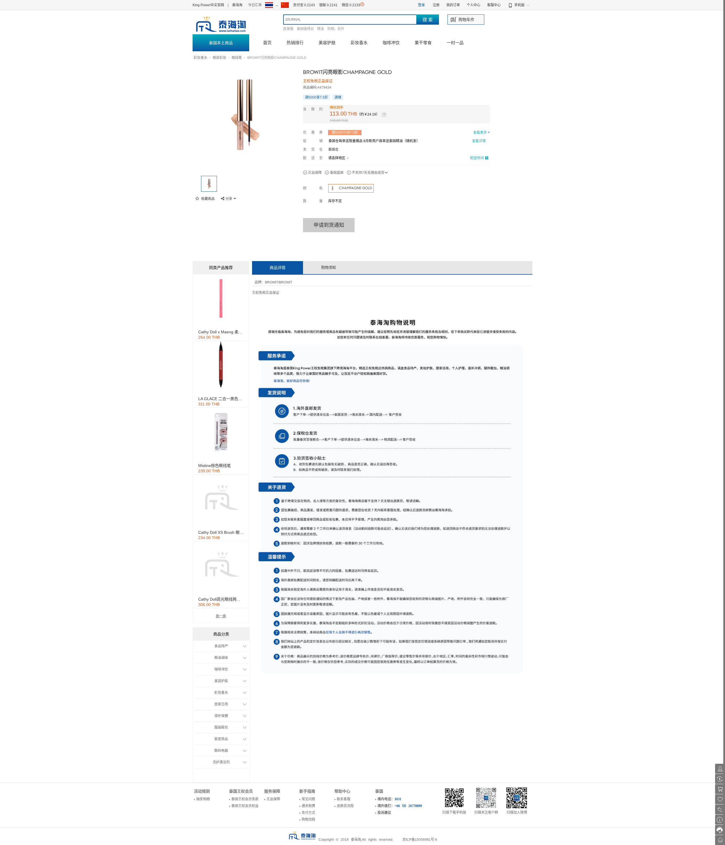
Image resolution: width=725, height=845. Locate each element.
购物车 (464, 19)
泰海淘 (237, 5)
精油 (320, 29)
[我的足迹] (720, 809)
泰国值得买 (305, 29)
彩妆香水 (359, 42)
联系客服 (343, 799)
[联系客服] (720, 830)
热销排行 (295, 42)
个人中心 (473, 5)
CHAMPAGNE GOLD (355, 188)
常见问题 (308, 799)
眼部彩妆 (219, 58)
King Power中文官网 (208, 5)
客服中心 (494, 5)
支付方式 (308, 813)
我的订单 (453, 5)
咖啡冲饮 (391, 42)
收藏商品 (207, 199)
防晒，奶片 (335, 29)
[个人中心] (720, 769)
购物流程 (308, 819)
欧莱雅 (288, 29)
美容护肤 (327, 42)
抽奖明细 (203, 799)
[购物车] (720, 789)
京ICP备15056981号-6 (419, 840)
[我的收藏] (720, 799)
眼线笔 (237, 58)
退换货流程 (345, 806)
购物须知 (328, 267)
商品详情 (277, 267)
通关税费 (308, 806)
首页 (267, 42)
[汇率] (720, 779)
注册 (436, 5)
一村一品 (455, 42)
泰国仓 (333, 149)
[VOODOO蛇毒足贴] (221, 298)
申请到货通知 (329, 225)
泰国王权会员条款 (245, 799)
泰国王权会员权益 (245, 806)
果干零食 (423, 42)
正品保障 (273, 799)
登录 (421, 5)
